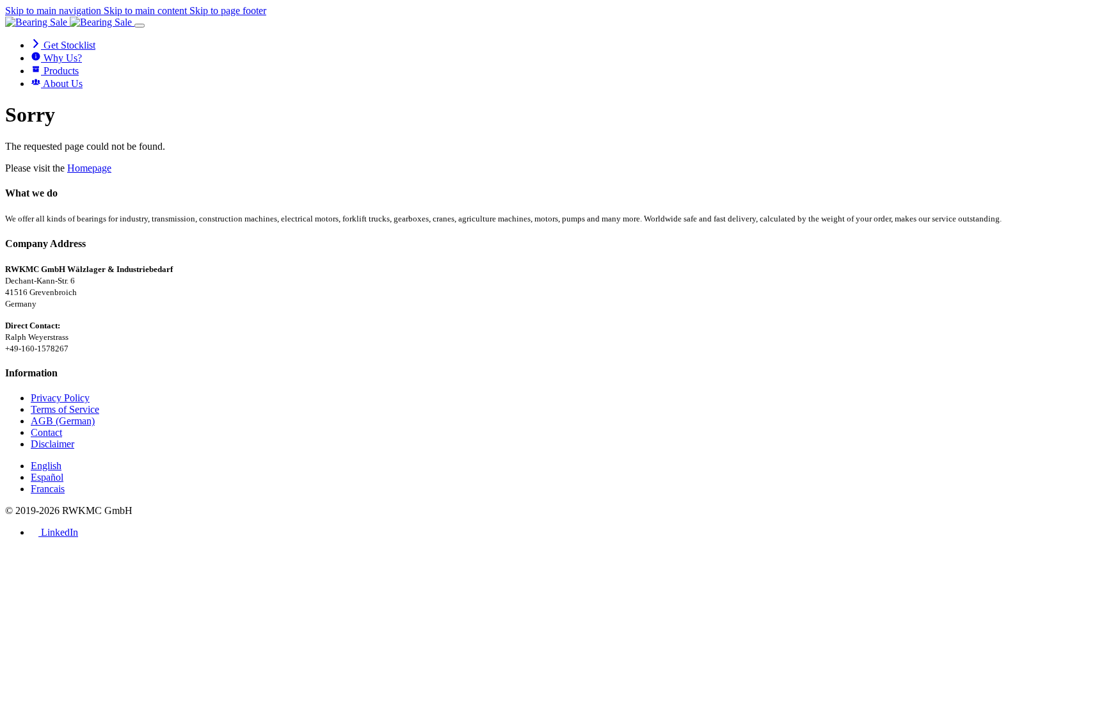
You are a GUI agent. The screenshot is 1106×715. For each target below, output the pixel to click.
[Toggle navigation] (139, 26)
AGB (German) (63, 420)
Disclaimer (52, 443)
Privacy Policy (60, 397)
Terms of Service (65, 409)
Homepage (89, 168)
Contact (46, 432)
